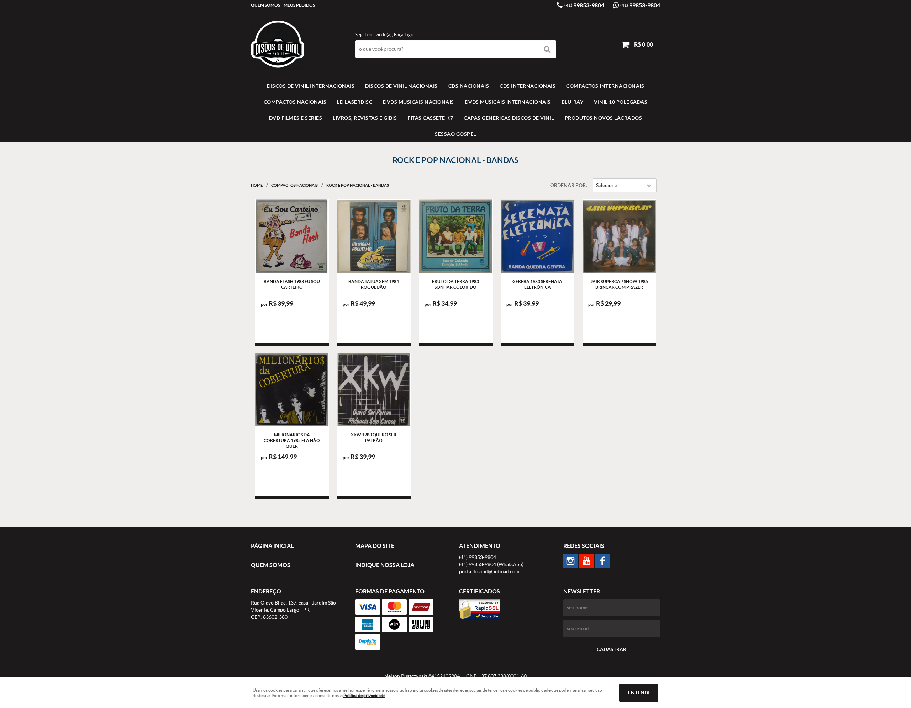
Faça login (404, 34)
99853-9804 (584, 5)
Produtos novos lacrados (603, 118)
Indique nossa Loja (384, 565)
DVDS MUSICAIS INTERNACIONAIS (508, 102)
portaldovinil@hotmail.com (489, 571)
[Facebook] (602, 561)
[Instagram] (570, 561)
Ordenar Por (568, 185)
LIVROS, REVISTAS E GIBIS (365, 118)
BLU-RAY (573, 102)
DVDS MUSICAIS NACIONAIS (418, 102)
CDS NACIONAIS (468, 86)
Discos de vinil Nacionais (401, 86)
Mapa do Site (374, 546)
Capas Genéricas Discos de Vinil (509, 118)
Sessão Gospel (455, 134)
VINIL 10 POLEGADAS (620, 102)
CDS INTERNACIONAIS (527, 86)
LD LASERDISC (354, 102)
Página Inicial (272, 546)
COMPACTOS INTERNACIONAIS (605, 86)
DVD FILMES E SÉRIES (295, 118)
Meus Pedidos (299, 5)
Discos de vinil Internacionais (310, 86)
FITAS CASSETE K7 (430, 118)
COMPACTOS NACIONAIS (295, 102)
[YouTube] (586, 561)
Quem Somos (265, 5)
